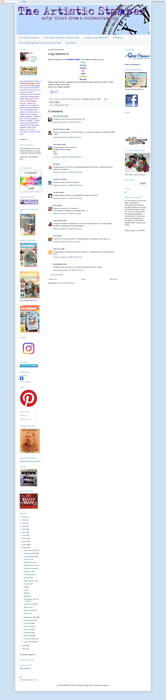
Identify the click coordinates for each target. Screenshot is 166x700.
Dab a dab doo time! (31, 581)
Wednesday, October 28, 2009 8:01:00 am (68, 270)
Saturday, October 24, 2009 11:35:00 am (67, 172)
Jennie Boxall (23, 375)
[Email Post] (105, 99)
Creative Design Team (61, 105)
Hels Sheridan (58, 116)
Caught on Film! (29, 571)
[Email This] (50, 102)
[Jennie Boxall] (21, 380)
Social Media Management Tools (28, 680)
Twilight (26, 587)
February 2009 (29, 639)
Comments (26, 419)
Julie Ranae (57, 220)
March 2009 (28, 635)
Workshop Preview (30, 610)
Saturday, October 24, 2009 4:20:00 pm (67, 229)
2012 (24, 538)
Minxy (55, 205)
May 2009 (28, 629)
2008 (24, 646)
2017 (24, 523)
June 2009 (28, 626)
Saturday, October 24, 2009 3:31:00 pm (67, 213)
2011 (24, 541)
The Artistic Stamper (29, 37)
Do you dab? (28, 584)
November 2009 (30, 553)
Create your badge (25, 382)
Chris (55, 236)
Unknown (56, 249)
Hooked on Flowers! (31, 604)
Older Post (113, 279)
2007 (24, 649)
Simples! (27, 593)
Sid (54, 164)
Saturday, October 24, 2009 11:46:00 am (67, 185)
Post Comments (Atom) (66, 283)
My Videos (71, 43)
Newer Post (53, 279)
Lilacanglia (57, 144)
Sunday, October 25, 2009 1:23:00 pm (66, 242)
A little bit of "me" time (31, 565)
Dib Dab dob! (28, 578)
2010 (24, 545)
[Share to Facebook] (56, 102)
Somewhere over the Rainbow (31, 600)
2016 (24, 526)
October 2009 (29, 556)
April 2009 (28, 632)
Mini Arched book (30, 562)
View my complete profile (34, 59)
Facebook (118, 37)
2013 (24, 535)
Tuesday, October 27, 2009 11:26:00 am (67, 257)
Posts (24, 415)
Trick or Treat (28, 559)
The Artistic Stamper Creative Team (61, 37)
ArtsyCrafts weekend (31, 568)
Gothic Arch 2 (28, 607)
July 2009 (28, 623)
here (21, 159)
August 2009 (29, 620)
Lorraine (56, 192)
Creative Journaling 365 (96, 37)
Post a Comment (57, 275)
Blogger (106, 685)
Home (83, 279)
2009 (24, 548)
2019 (24, 517)
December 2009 (30, 550)
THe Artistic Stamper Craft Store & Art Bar (40, 43)
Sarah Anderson (59, 129)
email (36, 153)
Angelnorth (57, 179)
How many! (28, 613)
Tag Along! (27, 596)
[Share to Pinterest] (58, 102)
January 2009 (29, 642)
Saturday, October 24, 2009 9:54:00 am (67, 137)
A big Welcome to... (30, 574)
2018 (24, 520)
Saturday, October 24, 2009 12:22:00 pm (67, 198)
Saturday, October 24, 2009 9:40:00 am (67, 122)
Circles (26, 590)
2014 (24, 532)
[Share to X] (54, 102)
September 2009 (30, 617)
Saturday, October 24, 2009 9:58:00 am (67, 157)
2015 (24, 529)
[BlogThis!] (52, 102)
